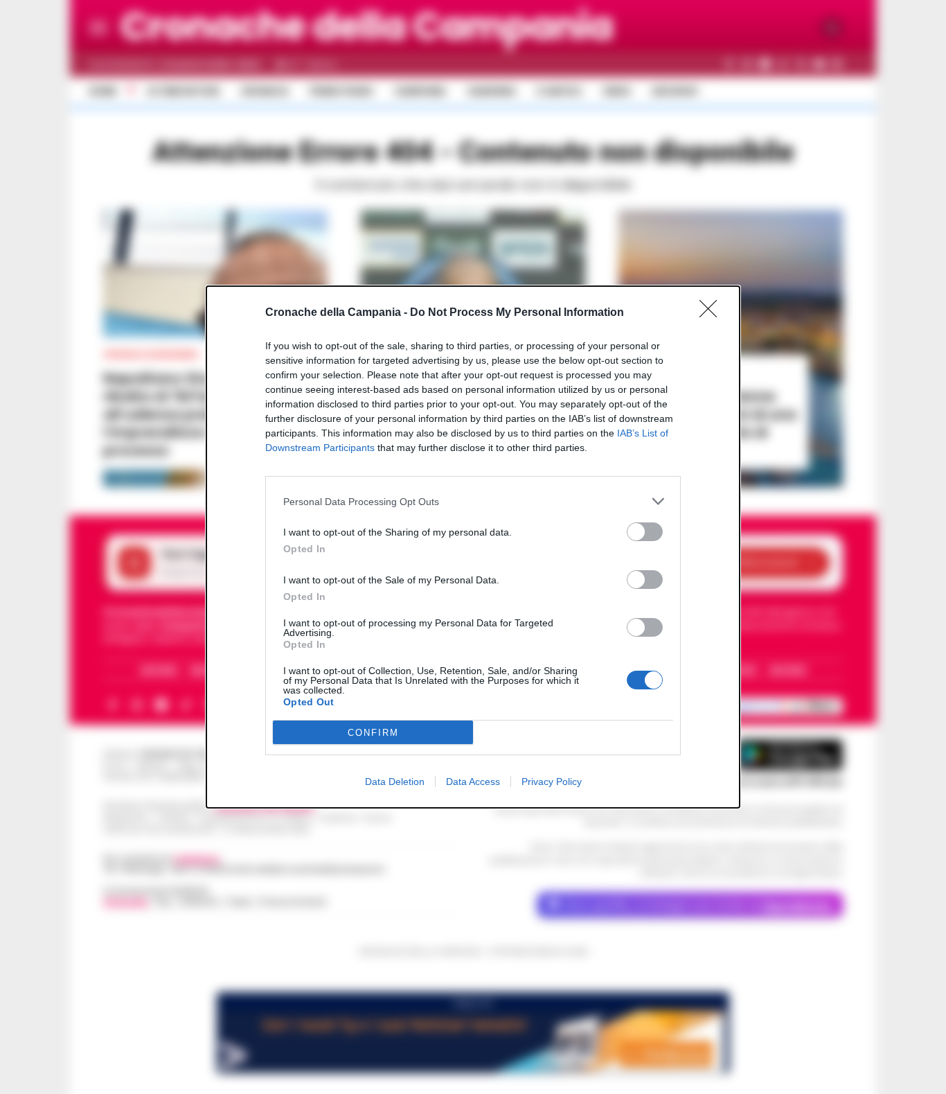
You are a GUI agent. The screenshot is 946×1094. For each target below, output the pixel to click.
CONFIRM (373, 732)
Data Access (473, 781)
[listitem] (473, 501)
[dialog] (473, 547)
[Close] (712, 313)
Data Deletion (395, 781)
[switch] (645, 531)
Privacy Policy (551, 781)
